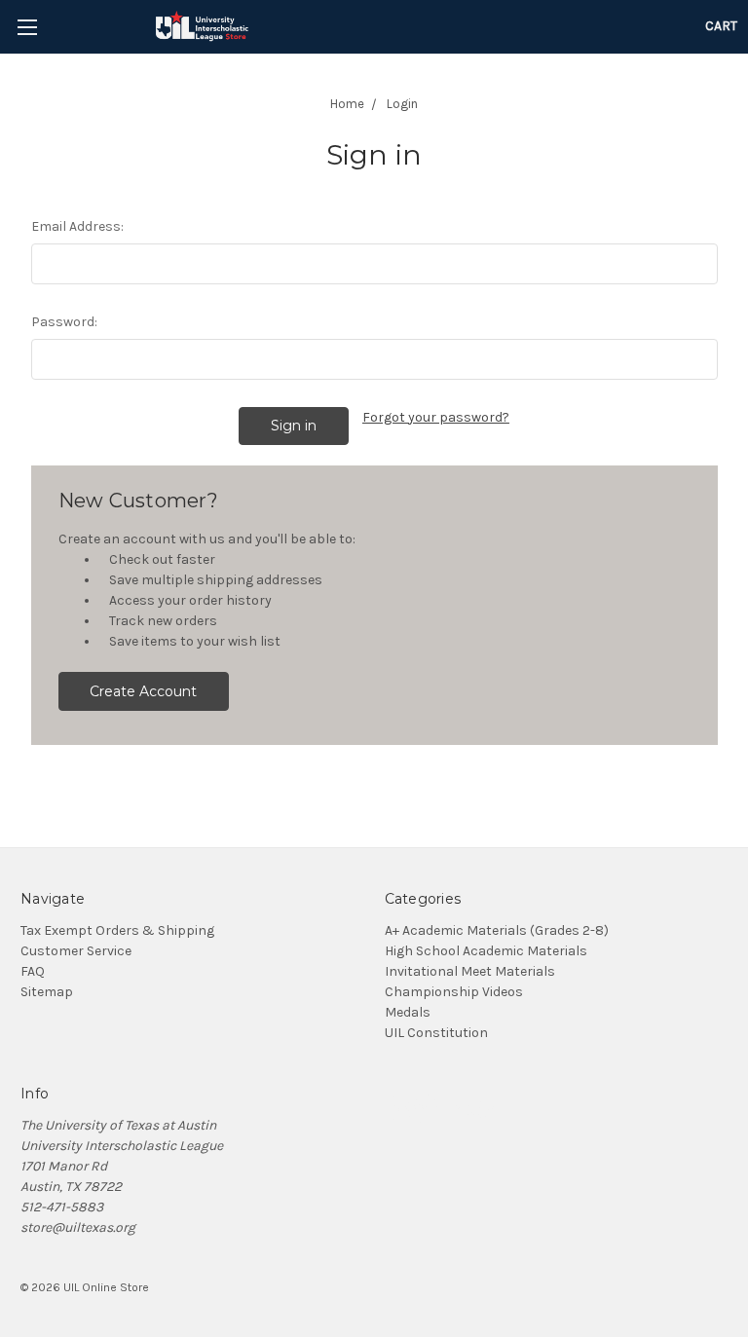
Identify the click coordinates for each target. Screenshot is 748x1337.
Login (402, 103)
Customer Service (75, 951)
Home (347, 103)
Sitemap (46, 992)
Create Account (143, 691)
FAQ (32, 971)
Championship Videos (454, 992)
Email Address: (77, 226)
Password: (64, 322)
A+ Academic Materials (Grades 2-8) (497, 930)
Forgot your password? (435, 417)
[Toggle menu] (27, 27)
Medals (407, 1012)
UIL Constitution (436, 1032)
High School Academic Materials (486, 951)
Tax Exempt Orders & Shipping (117, 930)
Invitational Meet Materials (470, 971)
